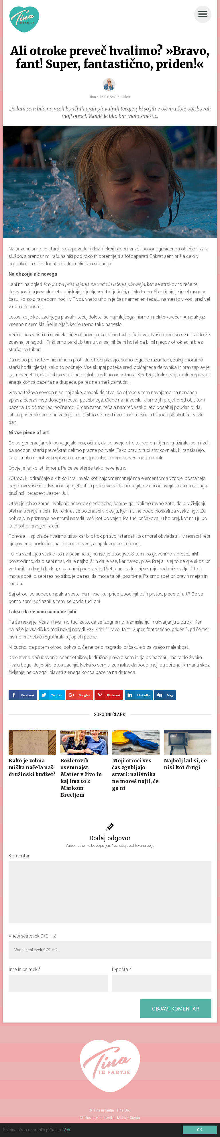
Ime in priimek (25, 969)
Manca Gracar (128, 1117)
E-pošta (121, 969)
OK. (200, 1129)
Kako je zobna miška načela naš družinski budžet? (32, 768)
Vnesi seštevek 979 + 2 (32, 936)
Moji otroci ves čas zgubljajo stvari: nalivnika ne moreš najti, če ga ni (135, 774)
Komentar (19, 856)
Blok (126, 97)
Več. (67, 1129)
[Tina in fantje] (24, 19)
